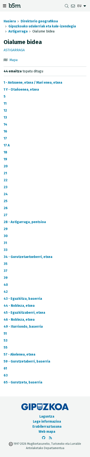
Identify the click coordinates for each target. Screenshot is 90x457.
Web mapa (47, 432)
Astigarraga (18, 31)
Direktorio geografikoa (39, 21)
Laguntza (46, 416)
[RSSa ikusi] (50, 438)
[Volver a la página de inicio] (15, 6)
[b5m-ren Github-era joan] (43, 438)
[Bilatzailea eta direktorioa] (67, 6)
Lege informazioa (47, 421)
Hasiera (10, 21)
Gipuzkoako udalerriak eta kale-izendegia (42, 26)
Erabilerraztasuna (46, 427)
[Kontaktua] (73, 6)
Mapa (13, 60)
